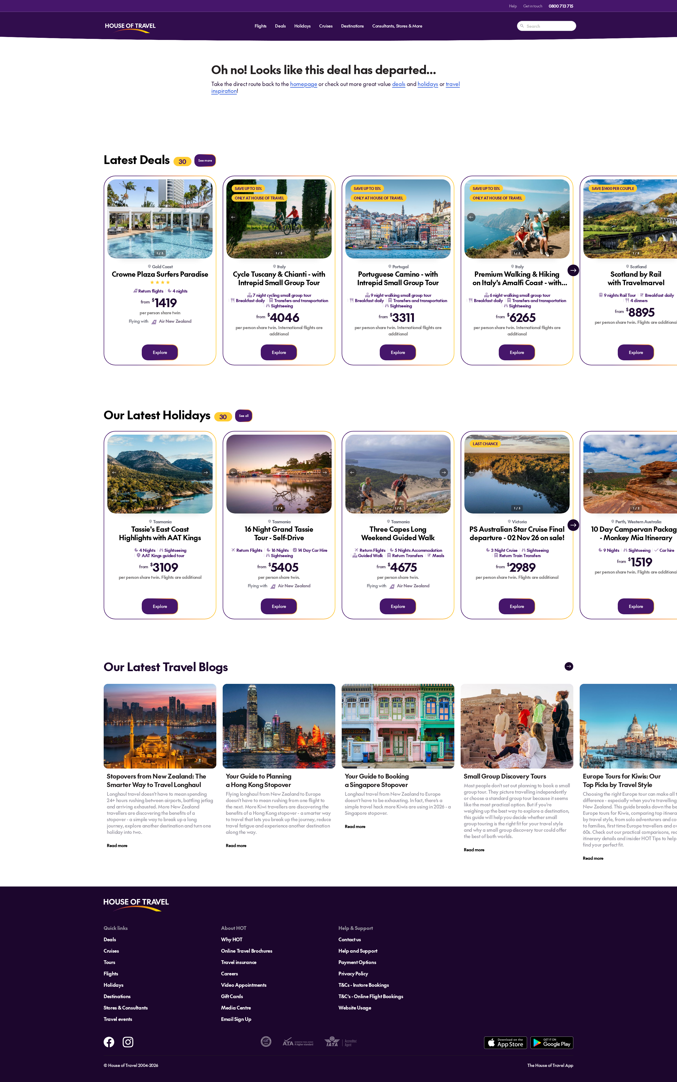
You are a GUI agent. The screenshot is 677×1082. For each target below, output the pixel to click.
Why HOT (232, 939)
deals (398, 84)
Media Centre (236, 1007)
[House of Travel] (130, 26)
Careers (229, 973)
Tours (109, 962)
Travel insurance (239, 962)
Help (513, 5)
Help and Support (357, 950)
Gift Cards (232, 996)
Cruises (326, 26)
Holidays (302, 26)
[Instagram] (128, 1041)
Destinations (352, 26)
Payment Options (357, 962)
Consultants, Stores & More (397, 26)
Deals (280, 26)
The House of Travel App (550, 1065)
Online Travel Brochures (246, 950)
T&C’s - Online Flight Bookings (370, 996)
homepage (303, 84)
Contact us (349, 939)
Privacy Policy (353, 973)
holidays (428, 84)
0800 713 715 (561, 6)
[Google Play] (551, 1042)
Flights (261, 26)
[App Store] (505, 1042)
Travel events (118, 1019)
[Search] (522, 26)
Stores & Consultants (126, 1007)
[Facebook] (109, 1041)
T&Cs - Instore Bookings (363, 984)
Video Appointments (243, 984)
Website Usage (354, 1007)
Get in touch (532, 5)
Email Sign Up (236, 1019)
